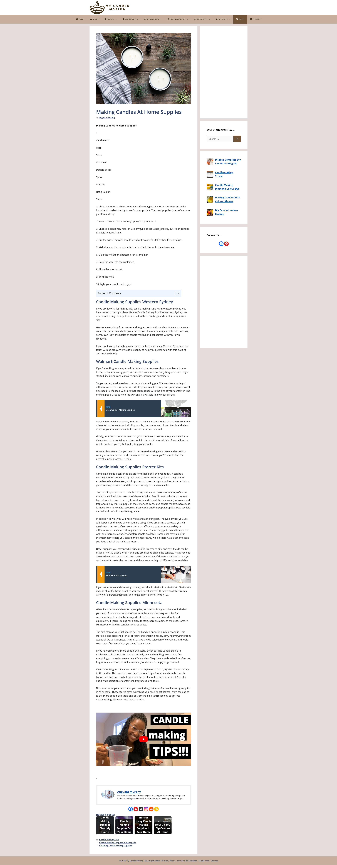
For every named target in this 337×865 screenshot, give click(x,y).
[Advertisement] (199, 7)
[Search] (237, 139)
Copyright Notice (152, 860)
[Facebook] (130, 809)
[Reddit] (151, 809)
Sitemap (214, 860)
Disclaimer (204, 860)
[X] (141, 809)
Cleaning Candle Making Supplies (115, 845)
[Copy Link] (156, 809)
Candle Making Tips (109, 839)
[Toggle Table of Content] (176, 293)
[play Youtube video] (143, 739)
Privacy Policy (168, 860)
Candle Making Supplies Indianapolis (117, 842)
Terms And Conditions (187, 860)
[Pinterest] (135, 809)
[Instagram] (146, 809)
